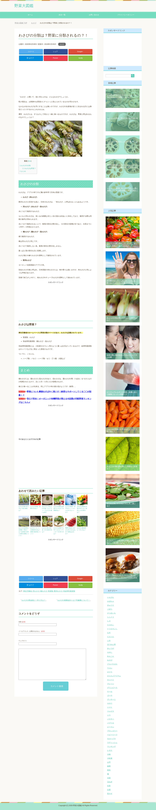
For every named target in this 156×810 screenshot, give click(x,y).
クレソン (110, 684)
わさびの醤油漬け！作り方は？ (81, 529)
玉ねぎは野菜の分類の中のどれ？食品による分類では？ (82, 509)
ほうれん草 (111, 644)
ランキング (111, 746)
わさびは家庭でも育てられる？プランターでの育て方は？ (59, 530)
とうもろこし (112, 629)
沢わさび (36, 591)
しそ (109, 621)
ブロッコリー (112, 731)
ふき (109, 640)
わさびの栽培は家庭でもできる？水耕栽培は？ (59, 508)
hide (29, 161)
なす (109, 633)
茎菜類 (50, 591)
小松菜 (109, 758)
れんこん (110, 656)
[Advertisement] (56, 77)
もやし (109, 652)
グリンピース (112, 688)
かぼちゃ (110, 601)
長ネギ (109, 794)
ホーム (30, 15)
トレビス (110, 711)
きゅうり (110, 605)
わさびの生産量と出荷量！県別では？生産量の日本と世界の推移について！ (24, 531)
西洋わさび (58, 591)
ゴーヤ (109, 695)
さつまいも (111, 613)
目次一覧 (62, 15)
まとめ (23, 171)
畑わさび (43, 591)
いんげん (110, 597)
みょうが (110, 648)
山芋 (109, 762)
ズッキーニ (111, 699)
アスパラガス (112, 664)
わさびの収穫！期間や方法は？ (35, 507)
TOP (22, 23)
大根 (109, 754)
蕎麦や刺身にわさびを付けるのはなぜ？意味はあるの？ (70, 530)
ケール (109, 691)
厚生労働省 (27, 591)
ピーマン (110, 727)
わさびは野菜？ (29, 168)
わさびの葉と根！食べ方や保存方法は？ (47, 530)
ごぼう (109, 609)
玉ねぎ (109, 782)
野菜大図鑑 (23, 6)
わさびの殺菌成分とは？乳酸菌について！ (74, 600)
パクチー (110, 719)
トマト (109, 707)
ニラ (109, 715)
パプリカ (110, 723)
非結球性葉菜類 (69, 591)
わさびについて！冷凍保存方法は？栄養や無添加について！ (35, 530)
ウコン (109, 668)
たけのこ (110, 625)
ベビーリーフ (112, 735)
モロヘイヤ (111, 739)
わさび (62, 44)
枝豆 (109, 770)
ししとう (110, 617)
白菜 (109, 790)
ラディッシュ (112, 742)
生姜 (109, 786)
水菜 (109, 778)
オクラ (109, 672)
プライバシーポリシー (125, 15)
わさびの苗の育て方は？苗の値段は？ (24, 508)
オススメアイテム (114, 676)
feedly (81, 58)
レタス (109, 750)
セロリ (109, 703)
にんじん (110, 637)
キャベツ (110, 680)
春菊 (109, 766)
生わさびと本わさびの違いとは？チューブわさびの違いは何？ (47, 509)
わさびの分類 (25, 165)
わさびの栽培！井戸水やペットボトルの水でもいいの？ (70, 509)
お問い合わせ (94, 15)
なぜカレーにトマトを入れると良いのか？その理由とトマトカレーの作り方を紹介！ (122, 578)
